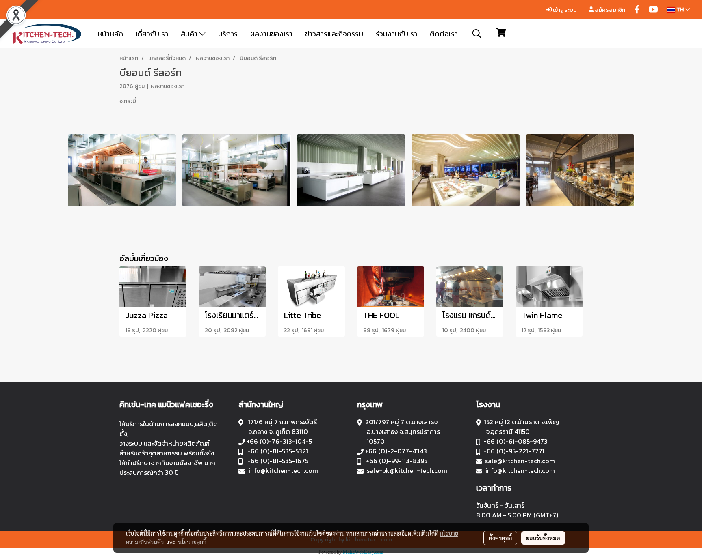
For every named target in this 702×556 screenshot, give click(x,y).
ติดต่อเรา (444, 33)
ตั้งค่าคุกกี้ (500, 537)
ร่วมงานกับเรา (396, 33)
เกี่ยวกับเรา (152, 33)
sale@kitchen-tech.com (520, 461)
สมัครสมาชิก (609, 10)
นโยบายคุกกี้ (192, 541)
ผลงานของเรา (271, 33)
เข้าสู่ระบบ (564, 10)
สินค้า (190, 33)
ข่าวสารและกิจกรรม (334, 33)
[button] (477, 33)
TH (680, 9)
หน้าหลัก (110, 33)
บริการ (228, 33)
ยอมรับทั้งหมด (543, 537)
